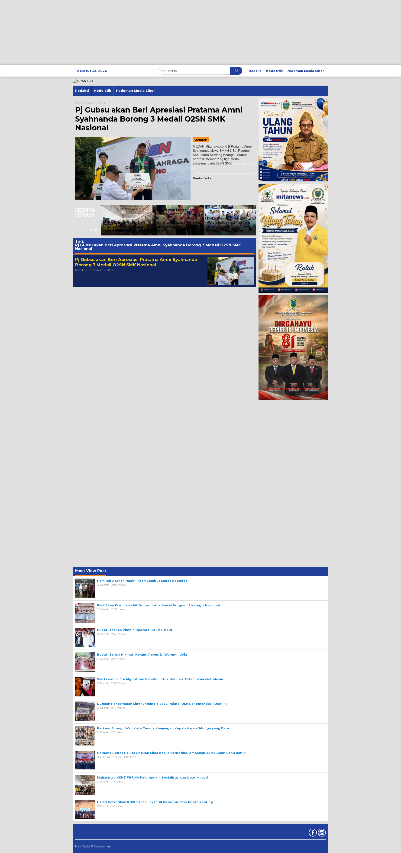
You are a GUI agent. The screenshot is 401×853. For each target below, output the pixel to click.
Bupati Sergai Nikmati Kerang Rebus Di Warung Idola (142, 654)
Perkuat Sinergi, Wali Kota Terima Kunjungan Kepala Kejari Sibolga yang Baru (163, 728)
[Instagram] (321, 833)
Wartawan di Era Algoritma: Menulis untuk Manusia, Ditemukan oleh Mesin (160, 679)
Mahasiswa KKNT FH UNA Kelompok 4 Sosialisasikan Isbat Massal (124, 226)
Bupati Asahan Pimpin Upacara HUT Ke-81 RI (134, 630)
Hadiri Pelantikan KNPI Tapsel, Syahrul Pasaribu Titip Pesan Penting (155, 802)
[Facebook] (312, 833)
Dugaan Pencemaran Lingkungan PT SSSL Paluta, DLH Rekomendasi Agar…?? (162, 703)
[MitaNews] (83, 81)
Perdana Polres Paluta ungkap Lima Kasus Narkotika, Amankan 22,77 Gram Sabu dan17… (172, 753)
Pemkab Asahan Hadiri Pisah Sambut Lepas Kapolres (142, 581)
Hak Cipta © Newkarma (93, 846)
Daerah (201, 140)
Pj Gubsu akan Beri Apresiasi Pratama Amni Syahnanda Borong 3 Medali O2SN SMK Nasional (159, 118)
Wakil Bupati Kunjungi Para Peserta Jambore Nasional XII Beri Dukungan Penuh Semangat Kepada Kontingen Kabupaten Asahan (176, 220)
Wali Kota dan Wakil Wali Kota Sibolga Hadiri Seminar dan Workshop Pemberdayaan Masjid (229, 224)
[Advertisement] (139, 32)
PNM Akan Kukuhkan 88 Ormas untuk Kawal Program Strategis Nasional (158, 605)
